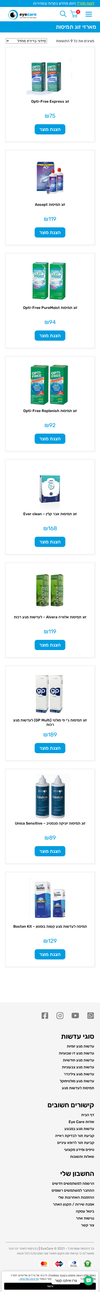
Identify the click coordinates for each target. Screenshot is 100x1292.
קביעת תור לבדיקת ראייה (74, 1135)
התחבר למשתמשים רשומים (73, 1190)
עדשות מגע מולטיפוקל (77, 1081)
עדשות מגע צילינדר (79, 1074)
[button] (88, 1280)
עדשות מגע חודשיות (78, 1060)
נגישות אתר (85, 1218)
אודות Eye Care (81, 1122)
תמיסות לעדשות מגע (78, 1088)
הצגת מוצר (50, 129)
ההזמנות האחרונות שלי (76, 1197)
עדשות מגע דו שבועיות (76, 1053)
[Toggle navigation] (88, 13)
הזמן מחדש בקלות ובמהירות (63, 3)
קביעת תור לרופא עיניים (75, 1142)
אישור (50, 1286)
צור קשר (87, 1225)
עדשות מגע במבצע (79, 1129)
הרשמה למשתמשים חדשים (73, 1183)
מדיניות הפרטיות (29, 1278)
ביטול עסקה (85, 1211)
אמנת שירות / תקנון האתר (73, 1204)
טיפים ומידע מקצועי (79, 1149)
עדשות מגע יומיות (80, 1046)
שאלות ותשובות (82, 1156)
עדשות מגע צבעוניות (78, 1067)
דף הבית (87, 1115)
